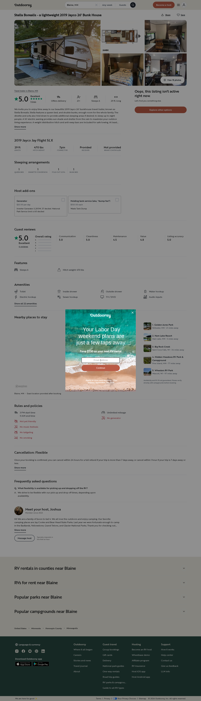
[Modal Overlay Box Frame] (100, 350)
